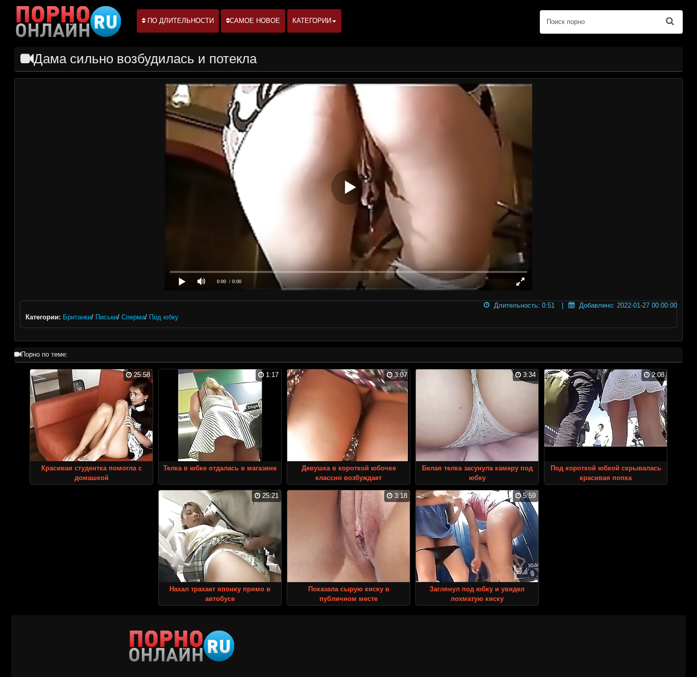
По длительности (179, 20)
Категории (311, 20)
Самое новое (255, 20)
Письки (106, 317)
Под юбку (164, 317)
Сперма (133, 317)
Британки (77, 317)
